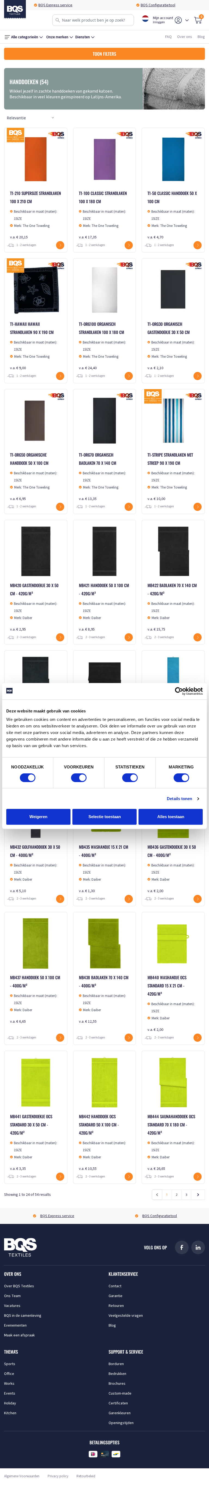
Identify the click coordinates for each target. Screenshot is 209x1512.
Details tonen (179, 798)
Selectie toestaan (104, 816)
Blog (201, 37)
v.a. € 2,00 (171, 869)
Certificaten (118, 1403)
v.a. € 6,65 (35, 999)
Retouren (116, 1306)
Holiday (10, 1403)
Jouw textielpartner (158, 5)
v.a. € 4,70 (172, 215)
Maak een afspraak (19, 1335)
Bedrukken (117, 1374)
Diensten (82, 37)
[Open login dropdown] (187, 20)
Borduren (116, 1364)
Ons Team (12, 1296)
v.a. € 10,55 (102, 1142)
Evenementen (15, 1325)
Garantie (115, 1296)
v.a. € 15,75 (172, 607)
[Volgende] (198, 1195)
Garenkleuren (120, 1413)
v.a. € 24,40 (102, 346)
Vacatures (12, 1306)
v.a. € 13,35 (102, 477)
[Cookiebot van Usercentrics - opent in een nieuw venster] (179, 691)
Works (9, 1383)
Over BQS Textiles (19, 1286)
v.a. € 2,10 (171, 346)
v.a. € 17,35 (103, 215)
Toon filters (104, 54)
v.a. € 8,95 (104, 607)
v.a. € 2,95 (34, 607)
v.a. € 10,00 (171, 477)
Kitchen (10, 1413)
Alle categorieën (24, 37)
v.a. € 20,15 (35, 215)
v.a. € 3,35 (33, 1142)
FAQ (168, 37)
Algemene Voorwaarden (21, 1476)
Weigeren (38, 816)
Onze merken (57, 37)
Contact (115, 1286)
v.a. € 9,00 (33, 346)
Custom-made (120, 1393)
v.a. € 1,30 (103, 869)
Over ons (184, 37)
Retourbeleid (85, 1476)
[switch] (79, 777)
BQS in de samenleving (22, 1315)
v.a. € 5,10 (35, 869)
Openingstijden (121, 1423)
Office (9, 1374)
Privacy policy (58, 1476)
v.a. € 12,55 (103, 999)
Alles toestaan (170, 816)
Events (9, 1393)
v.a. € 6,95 (33, 477)
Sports (9, 1364)
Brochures (117, 1383)
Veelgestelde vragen (126, 1315)
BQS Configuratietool (55, 5)
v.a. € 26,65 (171, 1142)
